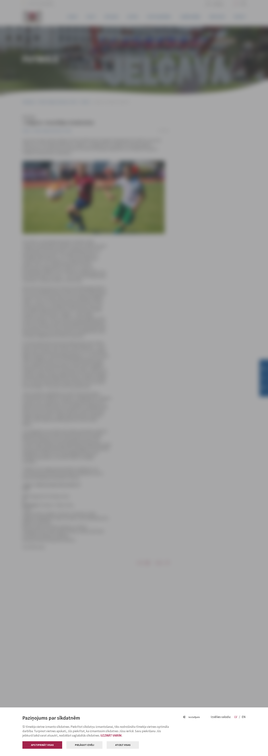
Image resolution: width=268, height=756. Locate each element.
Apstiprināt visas (42, 745)
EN (244, 717)
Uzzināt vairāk (111, 735)
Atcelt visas (123, 745)
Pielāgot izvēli (84, 745)
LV (236, 717)
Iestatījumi (194, 717)
